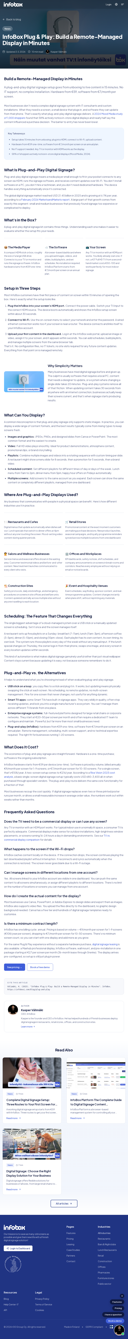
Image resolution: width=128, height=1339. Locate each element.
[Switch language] (116, 4)
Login (108, 4)
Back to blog (13, 19)
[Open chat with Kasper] (119, 1330)
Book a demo (115, 1321)
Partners (70, 1255)
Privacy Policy (42, 1298)
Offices (102, 1266)
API (5, 1310)
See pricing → (14, 967)
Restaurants (104, 1238)
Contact (70, 1261)
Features (117, 1302)
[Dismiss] (122, 1296)
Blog (6, 1298)
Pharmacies (104, 1272)
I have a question (113, 1314)
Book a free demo (40, 967)
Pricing (118, 1308)
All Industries (104, 1233)
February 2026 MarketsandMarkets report (45, 199)
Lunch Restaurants (107, 1250)
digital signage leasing (105, 944)
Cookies (39, 1310)
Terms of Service (43, 1304)
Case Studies (73, 1250)
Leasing (70, 1244)
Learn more (26, 1026)
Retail (101, 1255)
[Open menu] (123, 4)
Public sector (104, 1283)
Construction (105, 1261)
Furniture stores (106, 1278)
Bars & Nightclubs (107, 1244)
